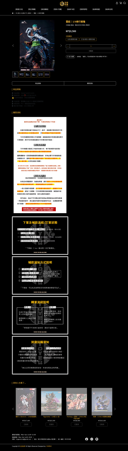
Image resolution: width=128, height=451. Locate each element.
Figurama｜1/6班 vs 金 (51, 417)
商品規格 (38, 83)
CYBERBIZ (49, 446)
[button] (61, 45)
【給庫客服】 (96, 9)
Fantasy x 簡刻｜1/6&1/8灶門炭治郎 (76, 417)
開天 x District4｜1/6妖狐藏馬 (26, 417)
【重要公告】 (19, 9)
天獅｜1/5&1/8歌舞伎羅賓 (102, 417)
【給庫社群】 (108, 9)
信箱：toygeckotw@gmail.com (21, 439)
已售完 (91, 51)
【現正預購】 (31, 9)
